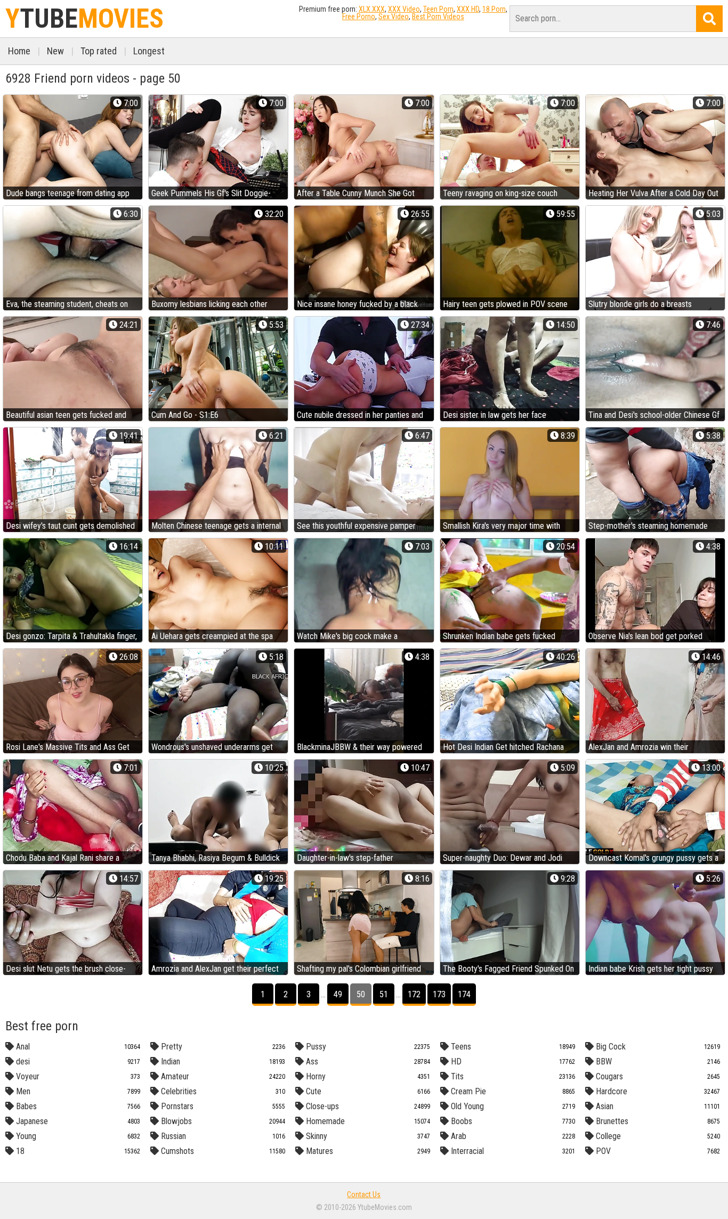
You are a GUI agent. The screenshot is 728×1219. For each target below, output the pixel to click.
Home (19, 50)
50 (361, 994)
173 (439, 994)
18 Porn (494, 9)
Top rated (98, 50)
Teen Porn (438, 9)
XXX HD (468, 9)
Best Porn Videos (438, 16)
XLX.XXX (372, 9)
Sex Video (393, 16)
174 (464, 994)
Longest (149, 50)
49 (338, 994)
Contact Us (364, 1194)
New (55, 50)
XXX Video (404, 9)
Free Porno (358, 16)
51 (383, 994)
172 (414, 994)
